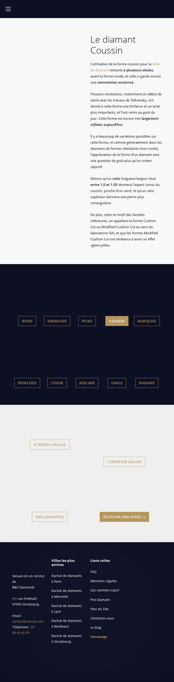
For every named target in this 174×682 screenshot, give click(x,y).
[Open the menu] (8, 10)
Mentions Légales (103, 581)
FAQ (93, 572)
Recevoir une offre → (124, 517)
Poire (87, 321)
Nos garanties (50, 517)
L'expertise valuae (124, 461)
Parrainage (98, 637)
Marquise (147, 321)
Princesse (27, 383)
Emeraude (57, 321)
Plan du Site (99, 609)
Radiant (147, 383)
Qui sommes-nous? (104, 590)
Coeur (57, 383)
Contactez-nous (102, 618)
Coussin (117, 321)
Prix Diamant (100, 600)
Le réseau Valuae (50, 444)
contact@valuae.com (28, 621)
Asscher (87, 383)
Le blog (95, 627)
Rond (27, 321)
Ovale (117, 383)
